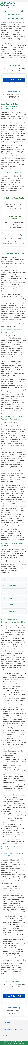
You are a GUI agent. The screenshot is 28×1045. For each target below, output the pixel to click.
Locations (20, 0)
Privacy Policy (20, 1043)
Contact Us (6, 1022)
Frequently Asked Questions (12, 1029)
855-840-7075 (14, 80)
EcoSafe (3, 7)
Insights (5, 1035)
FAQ (25, 0)
